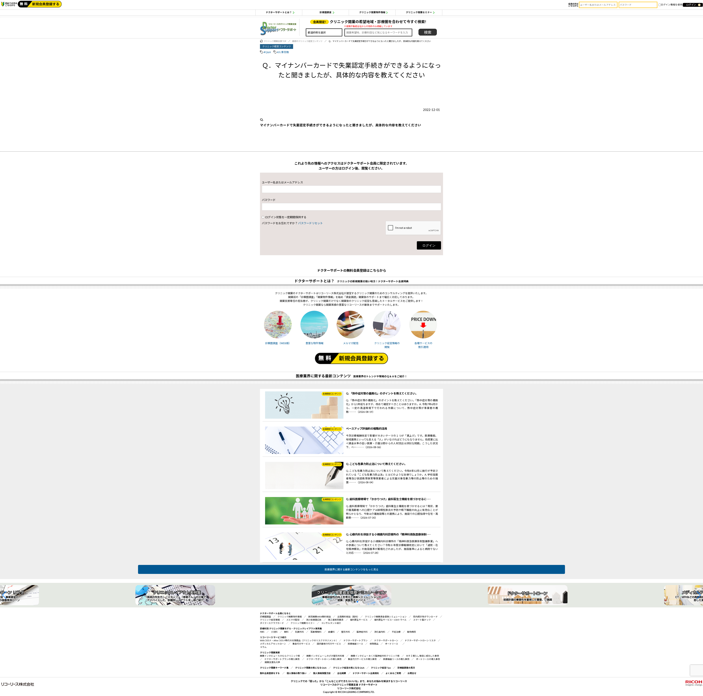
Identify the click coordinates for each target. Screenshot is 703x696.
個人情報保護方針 (322, 673)
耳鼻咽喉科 (315, 631)
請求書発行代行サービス (329, 643)
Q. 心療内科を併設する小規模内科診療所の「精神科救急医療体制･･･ (388, 534)
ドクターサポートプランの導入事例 (282, 659)
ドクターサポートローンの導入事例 (323, 659)
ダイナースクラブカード (272, 623)
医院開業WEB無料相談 (319, 616)
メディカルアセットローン (273, 643)
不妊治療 (396, 631)
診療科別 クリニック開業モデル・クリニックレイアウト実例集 (291, 628)
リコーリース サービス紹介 (273, 637)
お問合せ (412, 673)
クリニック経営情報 (270, 619)
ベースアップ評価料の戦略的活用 (366, 428)
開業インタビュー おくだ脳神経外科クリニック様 (375, 655)
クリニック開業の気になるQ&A (310, 667)
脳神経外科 (362, 631)
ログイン (429, 245)
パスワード (269, 199)
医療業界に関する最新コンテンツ (323, 376)
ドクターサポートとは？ (279, 12)
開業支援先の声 (272, 662)
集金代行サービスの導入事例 (362, 659)
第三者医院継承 (335, 619)
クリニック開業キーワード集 (274, 667)
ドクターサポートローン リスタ (420, 640)
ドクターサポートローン (386, 640)
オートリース (391, 643)
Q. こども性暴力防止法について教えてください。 (376, 464)
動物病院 (411, 631)
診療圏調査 (326, 12)
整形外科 (345, 631)
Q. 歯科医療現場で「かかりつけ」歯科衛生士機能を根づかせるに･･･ (388, 499)
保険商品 (374, 643)
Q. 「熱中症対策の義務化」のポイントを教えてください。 (382, 393)
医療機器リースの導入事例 (396, 659)
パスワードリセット (310, 223)
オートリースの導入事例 (428, 659)
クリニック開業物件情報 (372, 12)
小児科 (274, 631)
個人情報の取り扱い (296, 673)
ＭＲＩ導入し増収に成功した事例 (422, 655)
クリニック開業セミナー (419, 12)
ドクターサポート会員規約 (366, 673)
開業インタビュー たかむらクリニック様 (280, 655)
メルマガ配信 (350, 343)
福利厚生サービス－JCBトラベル (390, 619)
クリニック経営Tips (381, 667)
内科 (262, 631)
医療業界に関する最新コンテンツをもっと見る (351, 569)
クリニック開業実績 (270, 652)
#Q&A (267, 52)
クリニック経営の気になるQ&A (348, 667)
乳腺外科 (299, 631)
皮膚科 (331, 631)
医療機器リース (355, 643)
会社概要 (341, 673)
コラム (263, 647)
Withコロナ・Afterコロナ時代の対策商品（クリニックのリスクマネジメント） (298, 640)
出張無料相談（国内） (347, 616)
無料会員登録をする (270, 673)
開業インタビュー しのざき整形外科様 (325, 655)
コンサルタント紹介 (331, 623)
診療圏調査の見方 (406, 667)
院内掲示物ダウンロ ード (425, 616)
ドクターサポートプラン (355, 640)
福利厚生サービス (359, 619)
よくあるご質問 (393, 673)
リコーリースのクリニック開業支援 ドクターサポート (348, 684)
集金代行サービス (301, 643)
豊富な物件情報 (314, 343)
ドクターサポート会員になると (275, 613)
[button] (4, 595)
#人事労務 (283, 52)
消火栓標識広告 (313, 619)
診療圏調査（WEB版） (278, 343)
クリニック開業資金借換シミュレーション (386, 616)
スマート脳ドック (422, 619)
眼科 (286, 631)
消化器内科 (379, 631)
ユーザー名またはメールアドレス (282, 182)
